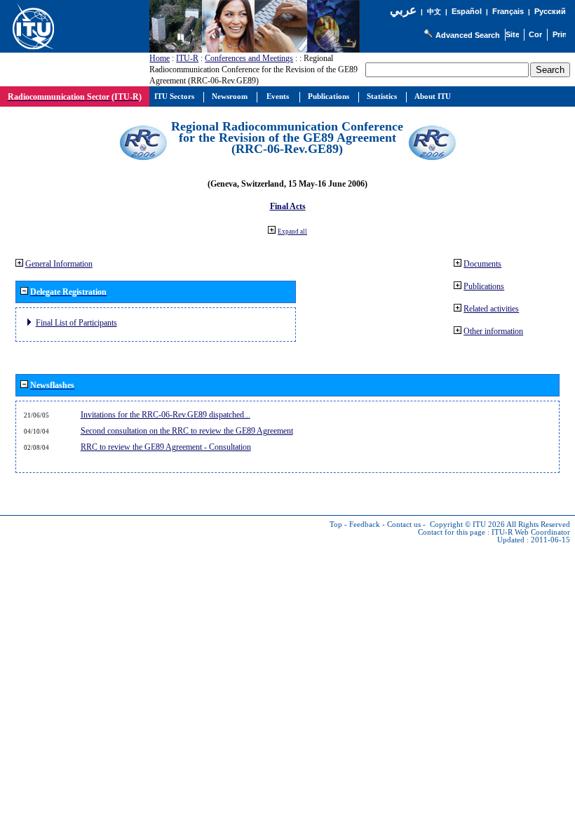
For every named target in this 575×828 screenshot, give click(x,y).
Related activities (491, 309)
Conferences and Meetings (249, 58)
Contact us (404, 524)
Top (336, 524)
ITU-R (187, 58)
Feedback (364, 524)
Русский (550, 11)
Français (508, 11)
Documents (482, 264)
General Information (59, 264)
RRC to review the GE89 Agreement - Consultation (166, 447)
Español (467, 11)
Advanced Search (467, 35)
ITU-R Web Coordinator (531, 532)
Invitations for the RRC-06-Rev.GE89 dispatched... (165, 415)
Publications (484, 286)
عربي (403, 10)
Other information (493, 331)
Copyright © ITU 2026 (467, 524)
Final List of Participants (76, 323)
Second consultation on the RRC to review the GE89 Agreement (187, 431)
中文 (434, 11)
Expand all (292, 231)
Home (159, 58)
